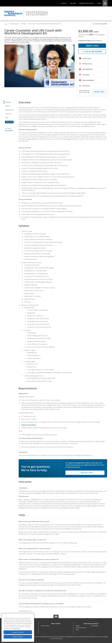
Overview (8, 102)
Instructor (8, 114)
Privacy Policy (58, 638)
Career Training (45, 626)
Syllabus (7, 106)
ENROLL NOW (92, 45)
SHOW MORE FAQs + (25, 611)
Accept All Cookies (18, 632)
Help (77, 629)
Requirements (9, 110)
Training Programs (14, 24)
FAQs (6, 117)
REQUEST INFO (99, 92)
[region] (17, 627)
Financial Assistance (81, 627)
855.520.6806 (9, 130)
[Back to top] (56, 623)
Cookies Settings (18, 637)
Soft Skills (23, 24)
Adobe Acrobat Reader (28, 425)
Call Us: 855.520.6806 (99, 24)
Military (78, 626)
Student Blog (94, 626)
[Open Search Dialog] (105, 3)
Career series (86, 58)
